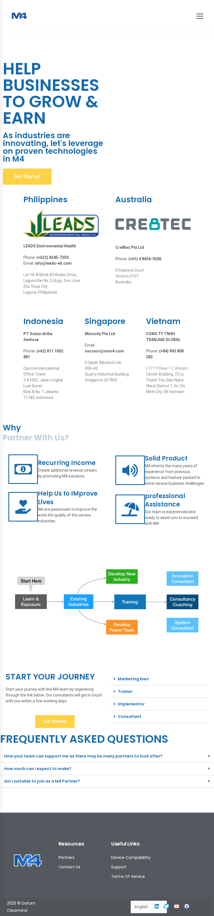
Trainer (125, 691)
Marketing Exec (133, 679)
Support (119, 867)
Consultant (129, 716)
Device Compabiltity (131, 857)
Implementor (131, 704)
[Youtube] (176, 906)
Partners (67, 857)
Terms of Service (128, 876)
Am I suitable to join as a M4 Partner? (42, 781)
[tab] (159, 679)
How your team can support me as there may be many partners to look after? (83, 756)
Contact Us (70, 867)
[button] (27, 177)
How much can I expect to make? (37, 768)
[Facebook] (186, 906)
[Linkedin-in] (156, 906)
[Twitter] (166, 906)
